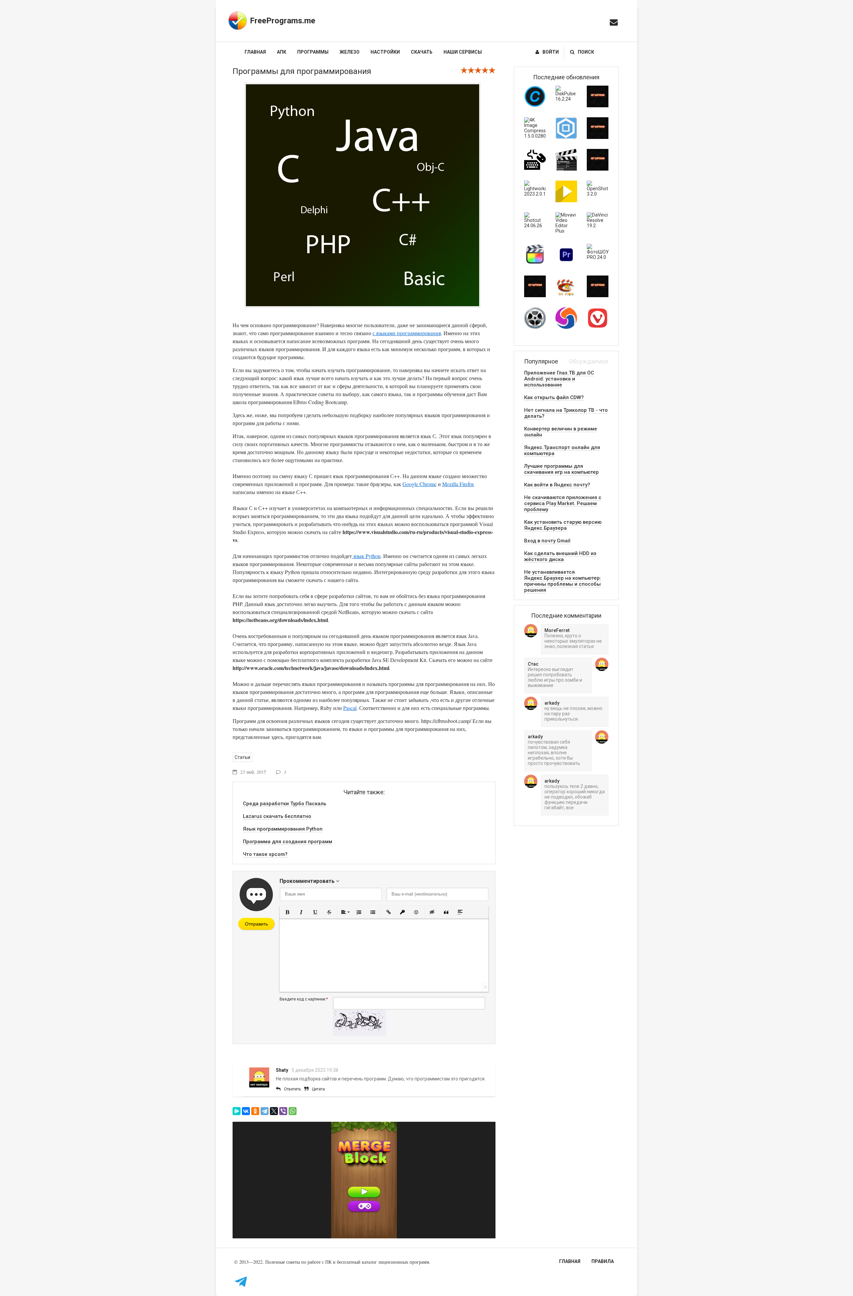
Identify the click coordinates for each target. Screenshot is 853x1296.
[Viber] (283, 1111)
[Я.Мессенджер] (237, 1111)
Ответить (292, 1089)
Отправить (256, 924)
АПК (281, 52)
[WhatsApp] (293, 1111)
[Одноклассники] (255, 1111)
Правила (602, 1261)
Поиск (586, 52)
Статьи (242, 757)
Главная (255, 52)
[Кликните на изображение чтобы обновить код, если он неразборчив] (359, 1034)
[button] (287, 912)
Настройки (385, 52)
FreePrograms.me (282, 20)
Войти (550, 52)
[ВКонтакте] (246, 1111)
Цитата (318, 1089)
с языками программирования (407, 332)
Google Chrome (419, 483)
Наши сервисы (462, 52)
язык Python (366, 555)
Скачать (421, 52)
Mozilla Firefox (458, 483)
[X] (274, 1111)
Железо (350, 52)
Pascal (350, 707)
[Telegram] (265, 1111)
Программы (313, 52)
